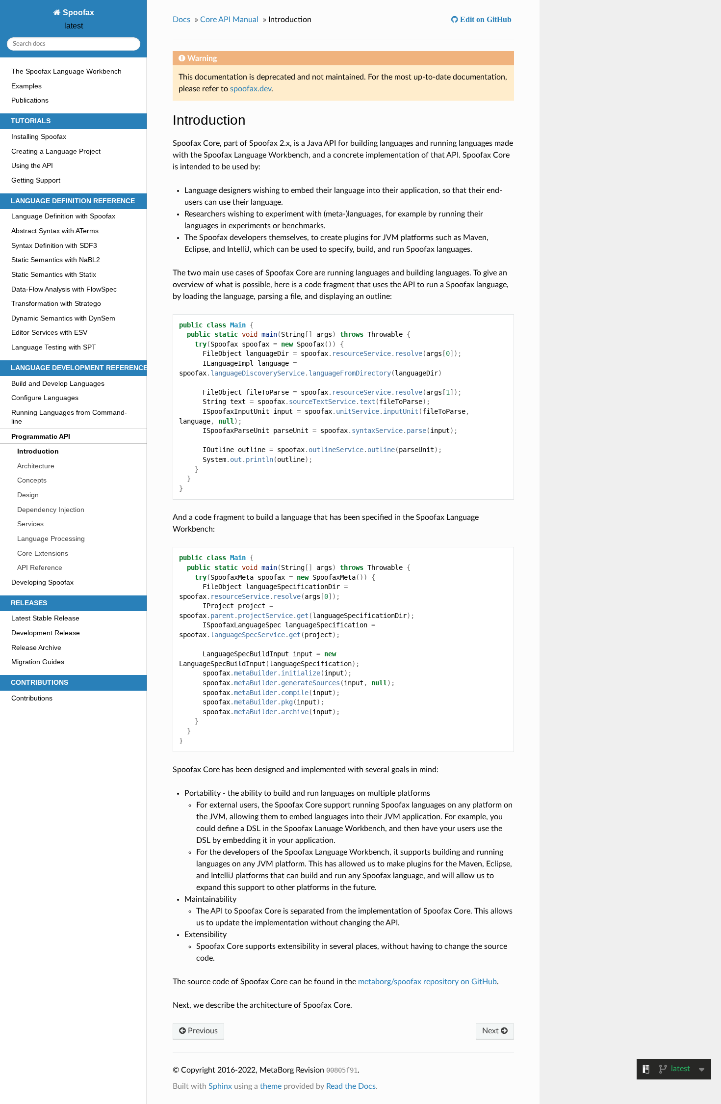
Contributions (31, 698)
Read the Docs (351, 1086)
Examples (26, 86)
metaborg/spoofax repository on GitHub (427, 982)
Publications (30, 100)
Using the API (32, 165)
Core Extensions (42, 553)
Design (28, 495)
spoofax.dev (250, 89)
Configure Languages (44, 398)
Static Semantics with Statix (53, 274)
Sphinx (220, 1086)
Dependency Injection (50, 509)
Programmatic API (40, 436)
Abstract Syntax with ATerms (55, 231)
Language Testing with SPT (53, 347)
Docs (181, 20)
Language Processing (51, 538)
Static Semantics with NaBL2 (55, 260)
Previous (202, 1031)
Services (30, 524)
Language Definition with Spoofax (63, 216)
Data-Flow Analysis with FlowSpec (64, 289)
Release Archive (36, 647)
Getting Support (35, 180)
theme (271, 1086)
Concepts (32, 480)
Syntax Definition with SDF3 (54, 245)
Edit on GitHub (485, 19)
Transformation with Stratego (56, 303)
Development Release (45, 633)
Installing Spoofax (38, 136)
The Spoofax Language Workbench (66, 71)
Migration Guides (37, 662)
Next (491, 1031)
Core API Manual (229, 20)
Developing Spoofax (42, 582)
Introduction (38, 451)
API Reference (39, 567)
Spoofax (77, 12)
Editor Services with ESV (49, 332)
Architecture (35, 466)
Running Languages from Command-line (69, 416)
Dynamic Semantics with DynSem (63, 318)
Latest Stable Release (45, 618)
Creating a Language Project (56, 151)
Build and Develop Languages (57, 383)
